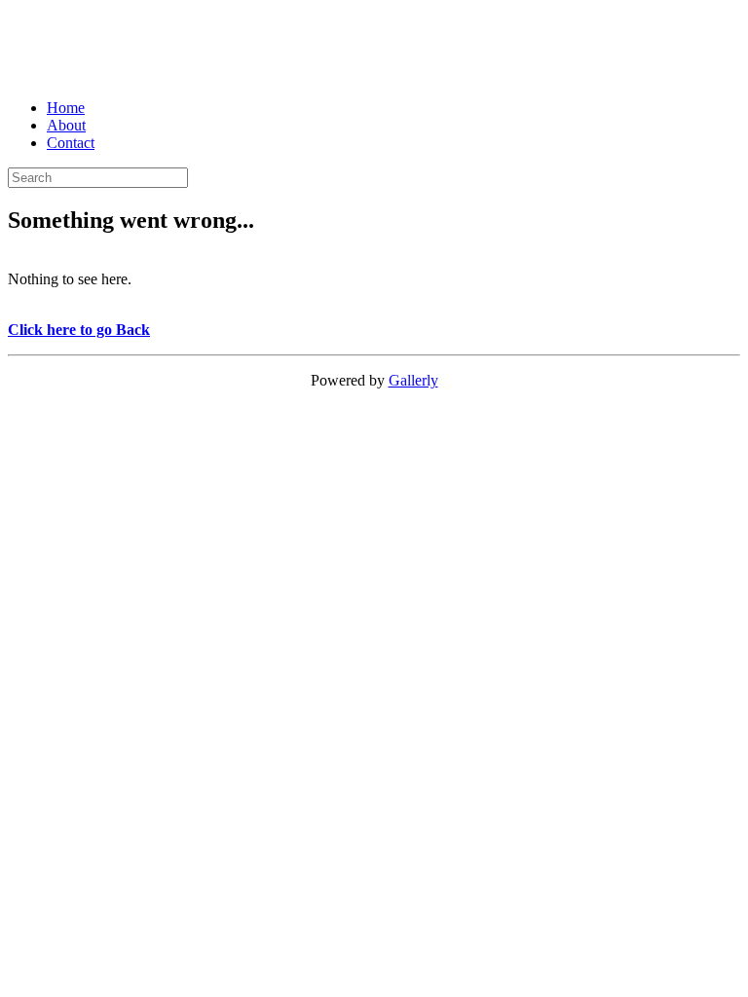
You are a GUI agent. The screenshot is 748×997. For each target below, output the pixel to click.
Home (66, 107)
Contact (70, 142)
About (66, 125)
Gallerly (413, 380)
